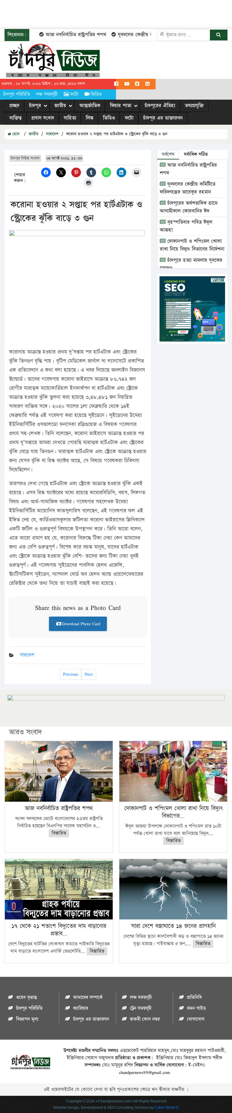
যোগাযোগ (196, 1019)
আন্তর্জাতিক (89, 105)
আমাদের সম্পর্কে (87, 997)
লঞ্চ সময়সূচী (47, 94)
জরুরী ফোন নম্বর (145, 1019)
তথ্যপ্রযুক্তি (194, 105)
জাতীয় (60, 105)
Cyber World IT (166, 1107)
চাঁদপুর (35, 105)
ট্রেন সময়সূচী (140, 1008)
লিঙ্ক (89, 118)
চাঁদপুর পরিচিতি (16, 94)
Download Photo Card (81, 623)
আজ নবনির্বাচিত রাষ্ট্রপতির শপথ (68, 34)
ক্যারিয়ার (80, 1008)
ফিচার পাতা (120, 105)
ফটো (74, 94)
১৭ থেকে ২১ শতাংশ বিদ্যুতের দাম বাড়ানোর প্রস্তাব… (58, 930)
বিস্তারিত (59, 833)
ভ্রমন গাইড (196, 1008)
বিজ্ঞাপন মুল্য (27, 1019)
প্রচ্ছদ (14, 105)
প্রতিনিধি (194, 997)
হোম (15, 134)
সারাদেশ (52, 134)
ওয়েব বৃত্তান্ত (26, 997)
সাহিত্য (70, 118)
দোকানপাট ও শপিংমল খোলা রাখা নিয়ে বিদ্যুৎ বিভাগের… (173, 812)
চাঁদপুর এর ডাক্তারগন (163, 118)
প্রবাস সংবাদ (42, 118)
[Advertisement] (110, 13)
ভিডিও (96, 94)
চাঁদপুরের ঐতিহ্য (160, 105)
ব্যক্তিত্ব (15, 118)
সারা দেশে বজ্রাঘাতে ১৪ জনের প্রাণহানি (173, 926)
